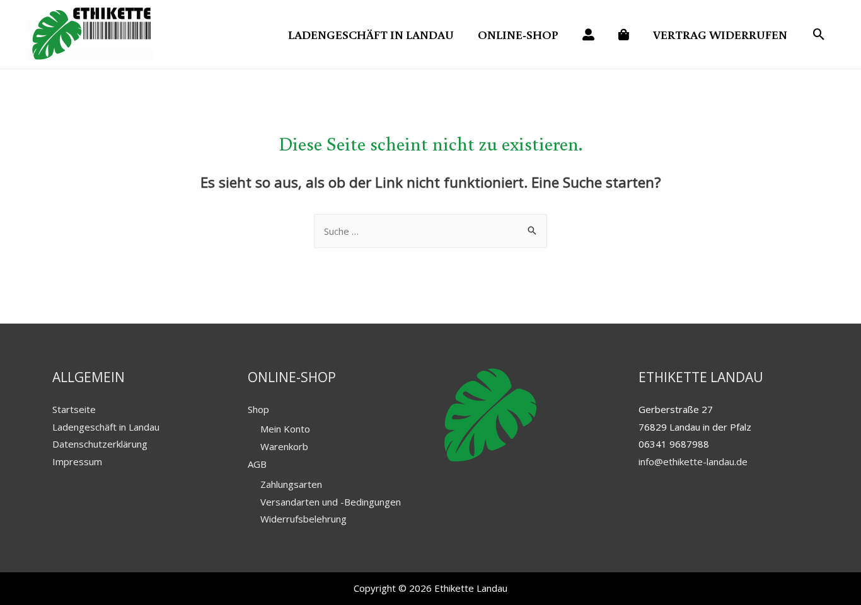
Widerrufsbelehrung (303, 518)
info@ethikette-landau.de (693, 461)
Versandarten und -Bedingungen (330, 501)
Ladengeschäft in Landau (105, 427)
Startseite (74, 409)
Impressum (77, 461)
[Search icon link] (819, 35)
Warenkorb (284, 446)
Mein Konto (285, 428)
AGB (257, 464)
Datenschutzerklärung (99, 444)
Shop (258, 409)
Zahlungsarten (291, 484)
